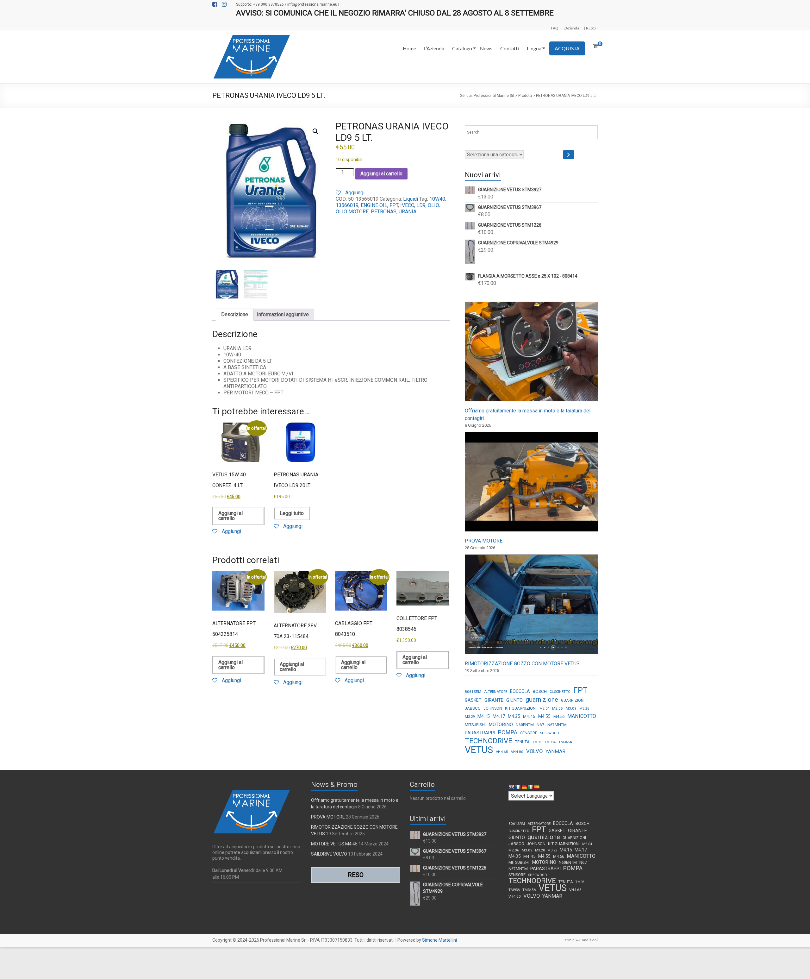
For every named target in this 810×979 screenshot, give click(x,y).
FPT (393, 205)
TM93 (536, 742)
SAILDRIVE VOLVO (329, 854)
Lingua (534, 48)
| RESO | (591, 28)
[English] (511, 786)
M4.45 (529, 716)
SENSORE (528, 733)
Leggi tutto (292, 513)
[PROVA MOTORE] (531, 484)
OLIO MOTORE (352, 212)
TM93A (550, 742)
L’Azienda (571, 28)
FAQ (554, 28)
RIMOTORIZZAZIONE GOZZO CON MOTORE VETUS (522, 664)
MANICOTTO (581, 716)
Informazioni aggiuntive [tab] (283, 314)
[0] (595, 46)
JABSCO (473, 708)
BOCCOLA (520, 691)
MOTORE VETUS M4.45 (334, 843)
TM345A (565, 742)
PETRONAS (383, 212)
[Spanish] (536, 786)
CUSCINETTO (560, 692)
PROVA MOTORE (483, 541)
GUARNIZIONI (572, 700)
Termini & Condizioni (580, 940)
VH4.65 (502, 752)
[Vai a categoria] (568, 154)
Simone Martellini (439, 940)
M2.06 (557, 708)
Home (409, 48)
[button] (315, 131)
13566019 (347, 205)
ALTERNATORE (495, 692)
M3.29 (470, 717)
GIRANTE (493, 700)
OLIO (433, 205)
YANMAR (555, 751)
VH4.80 (517, 752)
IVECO (407, 205)
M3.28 (584, 708)
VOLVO (534, 751)
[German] (524, 786)
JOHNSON (492, 708)
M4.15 (483, 716)
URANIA (407, 212)
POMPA (507, 732)
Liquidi (410, 199)
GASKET (473, 700)
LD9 (421, 205)
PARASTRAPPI (480, 733)
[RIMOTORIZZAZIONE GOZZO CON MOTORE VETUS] (531, 607)
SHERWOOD (549, 733)
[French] (517, 786)
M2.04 (544, 708)
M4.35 (514, 716)
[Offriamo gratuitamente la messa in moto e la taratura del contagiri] (531, 354)
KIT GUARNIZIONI (521, 708)
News (486, 48)
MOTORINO (501, 724)
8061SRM (473, 691)
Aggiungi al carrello (381, 174)
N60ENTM (525, 725)
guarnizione (542, 699)
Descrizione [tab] (234, 314)
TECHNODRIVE (488, 741)
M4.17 (499, 716)
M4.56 (558, 716)
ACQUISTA (567, 48)
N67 (541, 724)
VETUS (479, 750)
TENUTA (522, 742)
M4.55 (544, 716)
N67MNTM (557, 725)
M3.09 (571, 708)
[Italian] (530, 786)
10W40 (437, 199)
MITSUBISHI (475, 724)
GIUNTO (514, 700)
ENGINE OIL (374, 205)
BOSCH (540, 691)
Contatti (509, 48)
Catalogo (462, 48)
